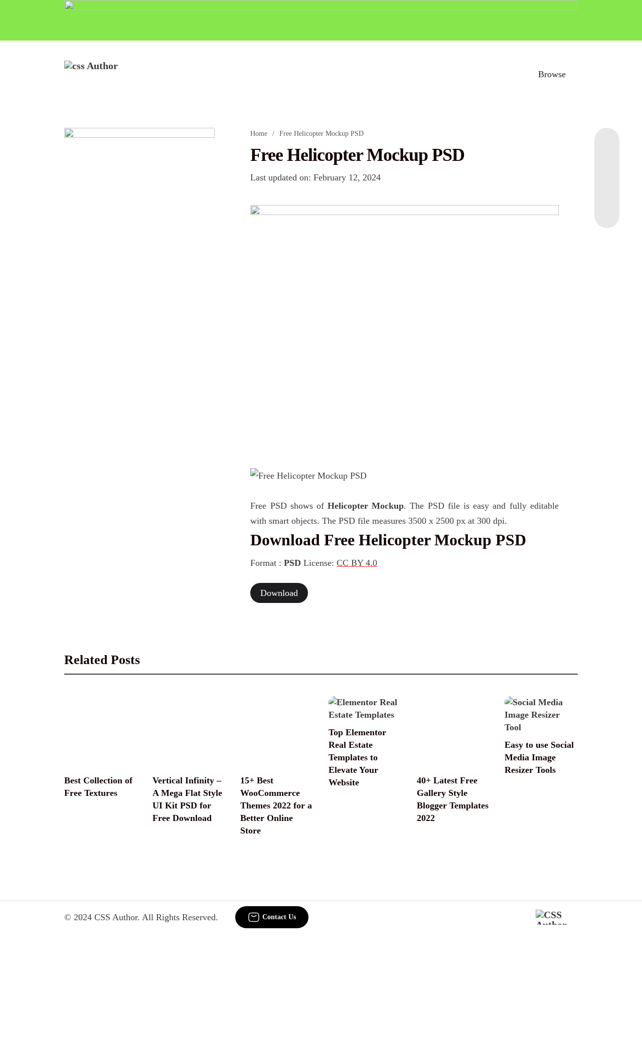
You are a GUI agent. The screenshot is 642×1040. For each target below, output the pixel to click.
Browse (552, 74)
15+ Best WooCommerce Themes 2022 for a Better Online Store (276, 805)
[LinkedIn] (606, 167)
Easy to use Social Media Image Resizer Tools (539, 757)
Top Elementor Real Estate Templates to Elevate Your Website (357, 757)
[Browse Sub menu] (574, 74)
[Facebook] (606, 147)
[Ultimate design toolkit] (404, 326)
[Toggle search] (508, 74)
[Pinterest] (606, 187)
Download (279, 593)
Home (258, 133)
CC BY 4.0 (357, 563)
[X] (606, 208)
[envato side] (139, 277)
